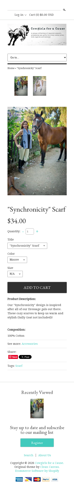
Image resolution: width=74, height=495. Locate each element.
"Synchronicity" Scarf (29, 68)
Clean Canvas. (50, 466)
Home (10, 68)
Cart (41, 14)
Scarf (18, 365)
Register (37, 443)
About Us (44, 455)
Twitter (37, 5)
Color (11, 253)
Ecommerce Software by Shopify (37, 470)
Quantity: (13, 231)
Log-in (19, 14)
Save (14, 356)
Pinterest (43, 5)
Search (64, 10)
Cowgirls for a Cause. (49, 463)
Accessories (30, 343)
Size (10, 267)
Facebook (30, 5)
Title (10, 239)
